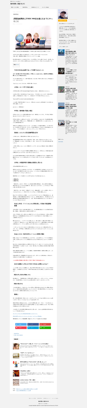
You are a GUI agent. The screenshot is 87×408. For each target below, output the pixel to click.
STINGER (56, 405)
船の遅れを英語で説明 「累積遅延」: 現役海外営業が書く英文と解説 (71, 90)
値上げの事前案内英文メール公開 (23, 390)
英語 (18, 335)
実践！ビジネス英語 (15, 7)
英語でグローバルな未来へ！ (43, 403)
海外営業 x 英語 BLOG (17, 4)
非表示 (17, 64)
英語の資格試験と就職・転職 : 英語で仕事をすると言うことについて (71, 53)
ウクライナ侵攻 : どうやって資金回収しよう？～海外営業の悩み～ (71, 71)
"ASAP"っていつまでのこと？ (27, 352)
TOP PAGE (60, 141)
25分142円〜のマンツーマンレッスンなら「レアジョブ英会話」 (27, 316)
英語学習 (21, 335)
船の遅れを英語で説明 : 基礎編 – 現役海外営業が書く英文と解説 (71, 106)
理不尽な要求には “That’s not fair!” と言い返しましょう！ (33, 361)
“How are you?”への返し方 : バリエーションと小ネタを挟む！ (34, 343)
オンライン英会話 (45, 7)
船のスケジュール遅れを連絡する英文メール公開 (26, 388)
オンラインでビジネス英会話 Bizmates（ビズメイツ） (25, 313)
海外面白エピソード (35, 7)
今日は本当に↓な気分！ (25, 370)
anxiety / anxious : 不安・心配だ (27, 380)
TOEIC (15, 335)
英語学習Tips (25, 7)
